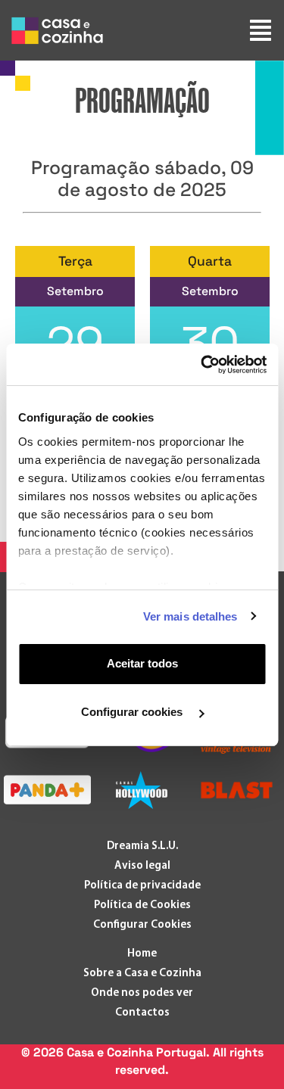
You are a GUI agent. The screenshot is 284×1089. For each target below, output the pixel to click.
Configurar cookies (133, 711)
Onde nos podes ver (142, 993)
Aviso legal (142, 866)
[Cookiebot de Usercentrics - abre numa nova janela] (202, 365)
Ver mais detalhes (190, 616)
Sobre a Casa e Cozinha (142, 973)
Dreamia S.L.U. (142, 846)
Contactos (142, 1013)
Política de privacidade (142, 885)
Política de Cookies (142, 905)
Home (142, 954)
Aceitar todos (142, 663)
